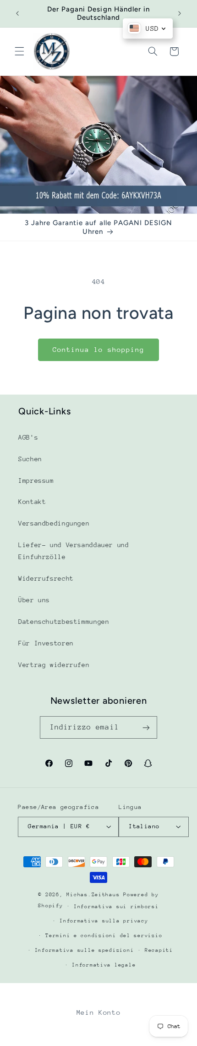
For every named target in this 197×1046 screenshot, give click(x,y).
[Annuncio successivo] (180, 13)
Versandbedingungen (53, 523)
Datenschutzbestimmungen (63, 621)
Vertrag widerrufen (53, 664)
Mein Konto (98, 1012)
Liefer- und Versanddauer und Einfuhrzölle (73, 550)
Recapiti (159, 950)
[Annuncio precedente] (17, 13)
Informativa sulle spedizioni (84, 950)
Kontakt (32, 501)
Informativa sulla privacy (104, 921)
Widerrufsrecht (46, 578)
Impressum (36, 480)
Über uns (34, 600)
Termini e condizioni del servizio (103, 936)
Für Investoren (46, 643)
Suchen (30, 459)
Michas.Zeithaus (94, 895)
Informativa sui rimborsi (116, 907)
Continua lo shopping (99, 349)
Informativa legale (104, 965)
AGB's (28, 437)
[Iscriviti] (146, 727)
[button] (19, 51)
